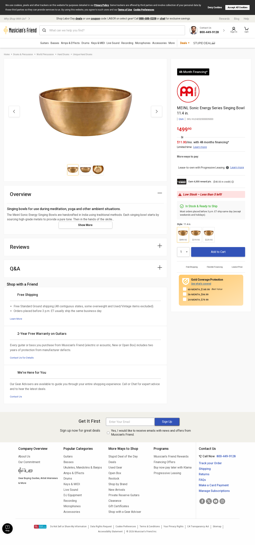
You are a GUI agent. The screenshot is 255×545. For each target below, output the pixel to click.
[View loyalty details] (232, 182)
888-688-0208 (147, 18)
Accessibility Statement (110, 531)
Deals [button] (183, 43)
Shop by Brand (117, 484)
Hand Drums (63, 54)
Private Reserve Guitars (123, 495)
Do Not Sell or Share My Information (68, 526)
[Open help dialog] (7, 528)
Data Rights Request (101, 526)
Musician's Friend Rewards (171, 456)
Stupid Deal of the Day (123, 456)
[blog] (38, 471)
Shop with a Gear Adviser (124, 512)
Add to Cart (218, 252)
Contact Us (16, 396)
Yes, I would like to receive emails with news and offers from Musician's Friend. (151, 432)
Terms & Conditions (150, 526)
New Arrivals (116, 490)
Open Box (114, 473)
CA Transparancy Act (198, 526)
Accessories (159, 43)
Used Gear (115, 467)
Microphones (142, 43)
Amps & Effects (70, 43)
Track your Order (210, 463)
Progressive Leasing (167, 473)
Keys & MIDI (98, 43)
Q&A (181, 119)
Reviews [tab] (19, 247)
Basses (55, 43)
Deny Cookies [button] (215, 7)
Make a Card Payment (214, 485)
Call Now (216, 456)
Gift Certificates (118, 506)
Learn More (16, 318)
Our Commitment (29, 462)
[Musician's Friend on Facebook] (202, 501)
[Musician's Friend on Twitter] (209, 501)
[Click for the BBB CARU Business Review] (40, 527)
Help (246, 18)
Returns (204, 474)
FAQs (202, 480)
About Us (24, 456)
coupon (95, 18)
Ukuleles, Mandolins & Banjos (82, 467)
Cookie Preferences (143, 9)
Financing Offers (164, 462)
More (172, 43)
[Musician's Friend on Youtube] (215, 501)
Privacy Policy (101, 5)
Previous (14, 111)
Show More (85, 224)
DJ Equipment (72, 495)
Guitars (44, 43)
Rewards (224, 18)
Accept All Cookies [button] (238, 7)
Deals (112, 462)
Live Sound (113, 43)
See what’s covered (201, 283)
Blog (236, 18)
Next (156, 111)
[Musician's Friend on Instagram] (222, 501)
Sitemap (217, 526)
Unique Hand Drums (82, 54)
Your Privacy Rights (174, 526)
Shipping (205, 469)
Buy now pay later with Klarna (173, 467)
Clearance (114, 501)
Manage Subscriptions (214, 491)
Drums (85, 43)
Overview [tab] (20, 194)
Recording (127, 43)
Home (7, 54)
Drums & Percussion (23, 54)
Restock (113, 478)
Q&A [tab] (15, 269)
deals (78, 18)
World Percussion (45, 54)
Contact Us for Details (22, 357)
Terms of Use (125, 9)
